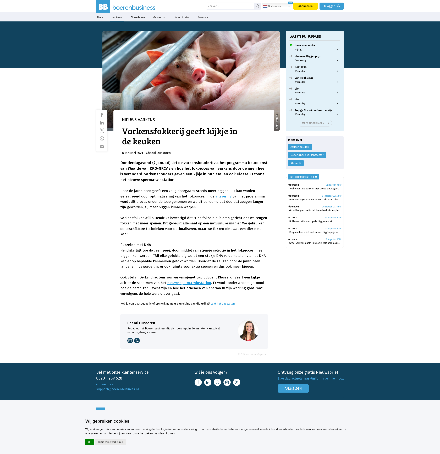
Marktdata (182, 17)
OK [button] (89, 441)
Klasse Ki (295, 163)
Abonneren (305, 6)
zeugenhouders (300, 146)
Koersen (202, 17)
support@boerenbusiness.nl (117, 389)
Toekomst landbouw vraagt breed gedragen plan (315, 188)
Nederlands (274, 6)
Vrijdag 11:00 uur (333, 185)
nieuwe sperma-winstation (189, 283)
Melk (100, 17)
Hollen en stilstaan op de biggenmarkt (310, 221)
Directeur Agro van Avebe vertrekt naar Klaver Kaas (315, 199)
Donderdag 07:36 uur (331, 207)
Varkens (117, 17)
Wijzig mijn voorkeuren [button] (110, 441)
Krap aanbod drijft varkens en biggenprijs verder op (315, 232)
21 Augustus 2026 (333, 228)
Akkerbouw (138, 17)
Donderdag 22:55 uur (331, 196)
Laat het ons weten (223, 303)
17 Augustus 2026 (333, 239)
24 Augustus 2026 (333, 217)
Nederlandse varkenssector (306, 154)
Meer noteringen (313, 123)
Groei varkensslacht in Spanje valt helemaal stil (315, 243)
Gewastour (160, 17)
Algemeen (293, 184)
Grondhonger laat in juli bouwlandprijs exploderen (315, 210)
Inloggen (329, 6)
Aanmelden (293, 389)
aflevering (223, 196)
